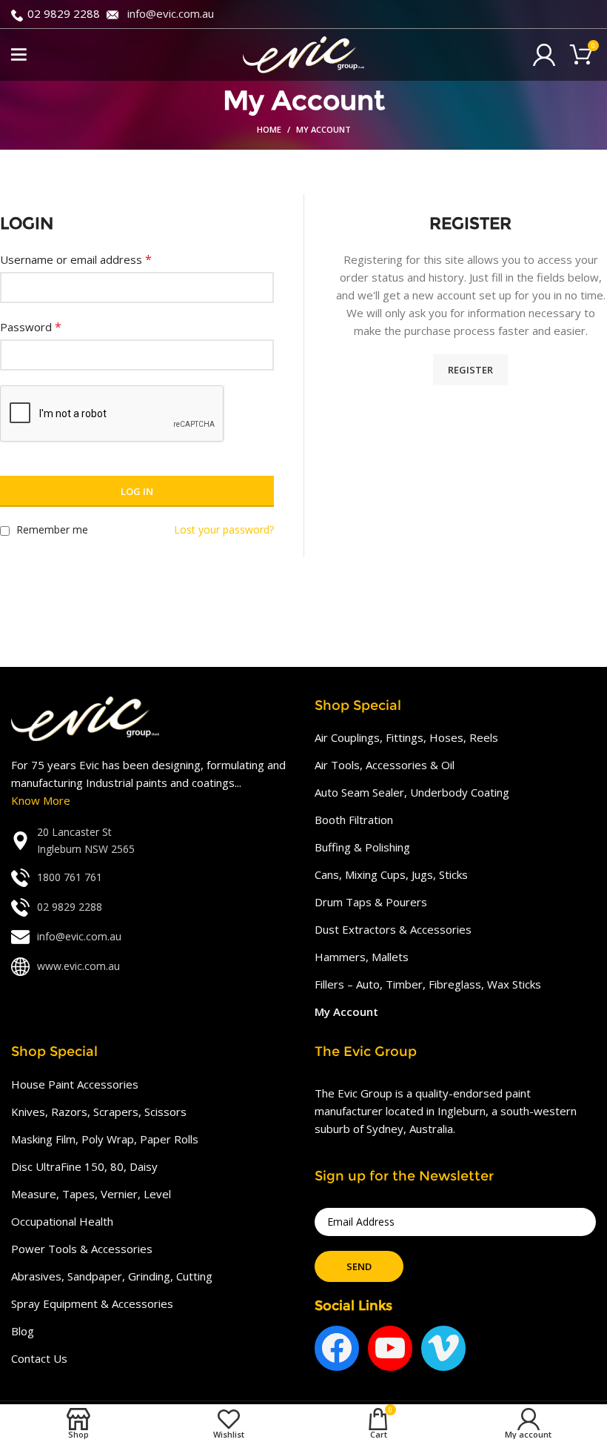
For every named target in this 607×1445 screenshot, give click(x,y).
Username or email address (76, 259)
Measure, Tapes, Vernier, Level (91, 1193)
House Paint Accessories (74, 1084)
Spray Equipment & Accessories (92, 1303)
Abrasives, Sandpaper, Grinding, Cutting (111, 1276)
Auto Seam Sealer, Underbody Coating (412, 792)
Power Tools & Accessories (81, 1248)
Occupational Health (62, 1221)
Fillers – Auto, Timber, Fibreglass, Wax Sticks (428, 984)
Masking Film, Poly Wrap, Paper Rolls (104, 1139)
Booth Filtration (354, 819)
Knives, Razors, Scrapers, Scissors (99, 1111)
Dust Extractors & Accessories (393, 929)
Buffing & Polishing (362, 847)
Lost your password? (224, 529)
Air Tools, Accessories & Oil (385, 764)
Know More (40, 800)
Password (30, 327)
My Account (346, 1011)
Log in (137, 491)
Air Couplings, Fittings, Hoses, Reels (406, 737)
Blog (22, 1330)
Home (269, 129)
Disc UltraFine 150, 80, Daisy (84, 1166)
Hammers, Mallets (362, 956)
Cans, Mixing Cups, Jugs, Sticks (391, 874)
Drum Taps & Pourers (371, 901)
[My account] (544, 55)
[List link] (151, 840)
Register (470, 369)
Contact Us (39, 1358)
